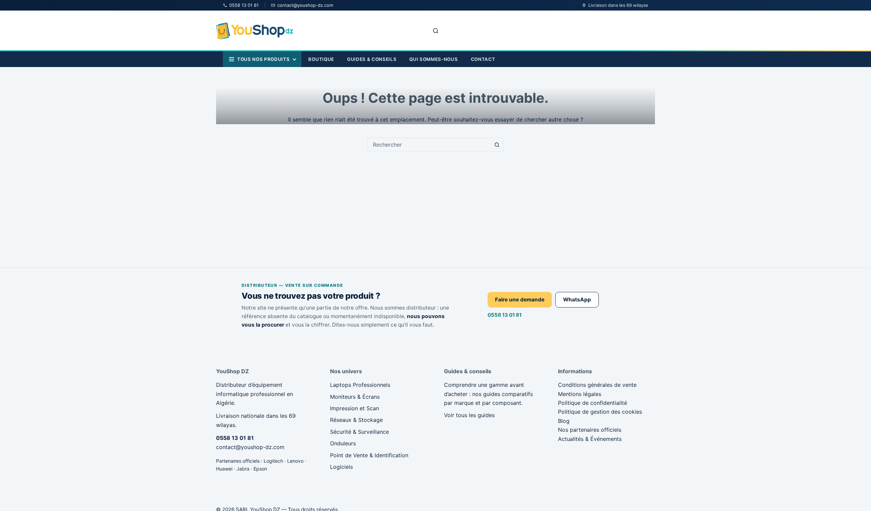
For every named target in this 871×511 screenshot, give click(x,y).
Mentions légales (579, 394)
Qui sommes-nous (433, 59)
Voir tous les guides (469, 415)
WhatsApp (577, 299)
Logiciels (341, 466)
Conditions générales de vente (597, 384)
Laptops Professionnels (360, 384)
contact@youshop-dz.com (250, 447)
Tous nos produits (263, 59)
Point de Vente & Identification (369, 455)
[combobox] (429, 144)
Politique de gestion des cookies (600, 411)
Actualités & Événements (590, 438)
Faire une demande (519, 299)
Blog (564, 420)
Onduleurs (343, 443)
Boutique (321, 59)
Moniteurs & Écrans (355, 396)
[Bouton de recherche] (496, 144)
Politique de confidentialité (592, 402)
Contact (483, 59)
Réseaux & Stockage (356, 419)
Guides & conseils (371, 59)
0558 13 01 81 (505, 315)
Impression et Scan (354, 408)
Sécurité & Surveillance (359, 431)
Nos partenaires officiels (589, 429)
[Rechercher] (435, 30)
